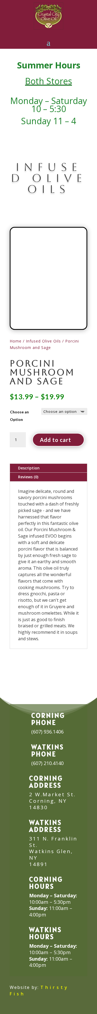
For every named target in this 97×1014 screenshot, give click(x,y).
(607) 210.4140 (47, 763)
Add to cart (55, 440)
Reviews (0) (28, 476)
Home (16, 341)
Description (29, 467)
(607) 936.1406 (47, 731)
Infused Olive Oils (43, 341)
